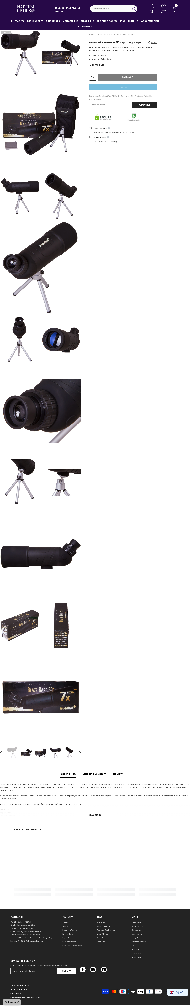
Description (68, 774)
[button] (80, 753)
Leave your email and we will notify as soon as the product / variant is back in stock (120, 97)
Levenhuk (102, 56)
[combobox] (110, 8)
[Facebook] (83, 969)
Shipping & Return (94, 774)
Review (118, 774)
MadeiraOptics (23, 985)
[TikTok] (104, 969)
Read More (95, 814)
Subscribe (144, 105)
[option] (12, 753)
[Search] (113, 8)
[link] (32, 889)
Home (91, 34)
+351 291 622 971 (24, 922)
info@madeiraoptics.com (28, 934)
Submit (66, 971)
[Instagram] (93, 969)
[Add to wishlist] (92, 77)
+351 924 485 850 (25, 928)
